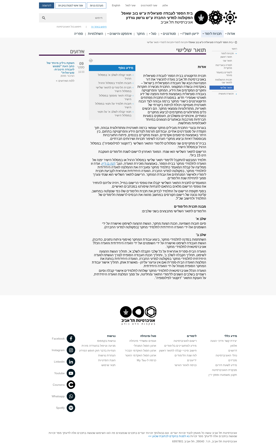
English (116, 5)
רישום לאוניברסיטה (185, 340)
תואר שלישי (226, 87)
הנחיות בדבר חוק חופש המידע (97, 350)
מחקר (141, 33)
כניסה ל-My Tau (146, 360)
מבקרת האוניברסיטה (224, 370)
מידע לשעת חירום (226, 365)
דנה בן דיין (108, 163)
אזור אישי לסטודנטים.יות (70, 5)
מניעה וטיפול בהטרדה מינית (99, 345)
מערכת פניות (96, 5)
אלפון (165, 5)
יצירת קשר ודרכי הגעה (223, 340)
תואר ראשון (226, 56)
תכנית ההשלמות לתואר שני (223, 81)
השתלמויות (95, 33)
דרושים (232, 350)
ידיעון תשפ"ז (190, 33)
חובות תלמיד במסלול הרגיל (114, 83)
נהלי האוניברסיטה (226, 355)
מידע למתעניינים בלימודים (180, 345)
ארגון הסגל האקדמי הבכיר (140, 350)
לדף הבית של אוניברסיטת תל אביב (235, 42)
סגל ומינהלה (148, 336)
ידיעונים (192, 360)
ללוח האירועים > (65, 80)
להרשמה (46, 5)
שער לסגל (130, 5)
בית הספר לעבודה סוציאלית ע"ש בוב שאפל (211, 42)
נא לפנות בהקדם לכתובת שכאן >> (169, 436)
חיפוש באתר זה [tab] (99, 26)
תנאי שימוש (108, 365)
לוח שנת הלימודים (186, 355)
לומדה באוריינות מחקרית (224, 66)
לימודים (192, 336)
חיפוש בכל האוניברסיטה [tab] (69, 26)
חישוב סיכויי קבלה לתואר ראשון (178, 350)
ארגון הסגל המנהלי (145, 345)
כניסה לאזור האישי (185, 365)
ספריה (78, 33)
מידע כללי (230, 336)
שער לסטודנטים (149, 5)
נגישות (111, 336)
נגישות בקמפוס (106, 340)
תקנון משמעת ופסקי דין (223, 374)
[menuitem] (165, 5)
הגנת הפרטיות (107, 360)
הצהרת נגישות (107, 355)
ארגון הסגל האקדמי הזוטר (140, 355)
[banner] (138, 19)
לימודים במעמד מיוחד (224, 74)
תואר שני (227, 60)
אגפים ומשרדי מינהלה (142, 340)
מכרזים (232, 360)
